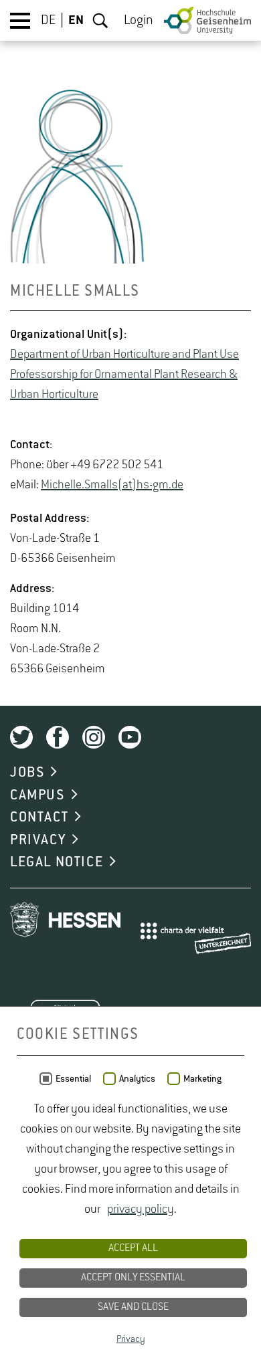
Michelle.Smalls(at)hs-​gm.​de (112, 485)
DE (48, 20)
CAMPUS (37, 795)
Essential (73, 1079)
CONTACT (39, 817)
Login (138, 20)
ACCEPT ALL (133, 1248)
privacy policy (140, 1209)
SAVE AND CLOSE (133, 1307)
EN (76, 20)
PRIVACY (38, 840)
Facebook (57, 737)
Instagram (93, 737)
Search (100, 21)
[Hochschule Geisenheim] (207, 20)
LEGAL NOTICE (56, 862)
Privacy (130, 1339)
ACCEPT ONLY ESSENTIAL (133, 1278)
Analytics (137, 1079)
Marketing (202, 1079)
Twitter (21, 737)
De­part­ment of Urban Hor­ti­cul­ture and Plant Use (124, 354)
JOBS (27, 773)
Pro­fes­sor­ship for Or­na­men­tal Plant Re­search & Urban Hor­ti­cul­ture (124, 384)
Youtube (129, 737)
